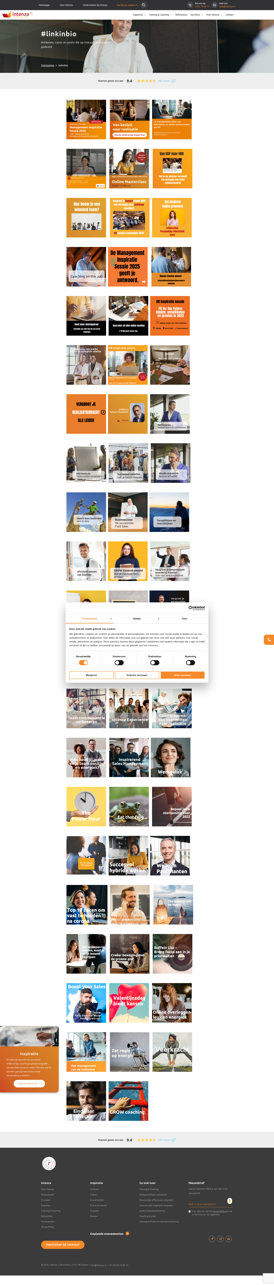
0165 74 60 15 (202, 6)
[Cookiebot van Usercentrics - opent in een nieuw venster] (191, 608)
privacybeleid (219, 1211)
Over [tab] (184, 618)
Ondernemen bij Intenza (95, 5)
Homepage (44, 5)
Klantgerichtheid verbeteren (153, 1194)
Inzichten (195, 14)
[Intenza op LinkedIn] (228, 1239)
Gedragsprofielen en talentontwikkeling (159, 1221)
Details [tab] (137, 618)
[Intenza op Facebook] (212, 1239)
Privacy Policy (47, 1227)
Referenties (181, 14)
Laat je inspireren (27, 1083)
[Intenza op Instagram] (220, 1239)
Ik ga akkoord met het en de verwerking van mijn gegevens (212, 1213)
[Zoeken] (143, 5)
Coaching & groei (147, 1216)
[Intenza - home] (17, 14)
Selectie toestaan (137, 675)
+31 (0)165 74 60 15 (118, 1265)
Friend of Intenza (98, 1205)
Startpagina (47, 65)
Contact (230, 14)
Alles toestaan (182, 675)
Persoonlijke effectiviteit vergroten (156, 1200)
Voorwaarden (47, 1221)
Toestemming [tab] (89, 618)
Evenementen (97, 1200)
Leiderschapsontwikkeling (152, 1211)
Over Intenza (66, 5)
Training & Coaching (159, 14)
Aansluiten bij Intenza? (63, 1245)
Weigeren (91, 675)
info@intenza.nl (227, 6)
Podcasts (94, 1211)
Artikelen (94, 1189)
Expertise (138, 14)
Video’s (93, 1194)
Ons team (46, 1200)
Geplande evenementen (109, 1234)
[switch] (119, 662)
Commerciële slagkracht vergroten (156, 1205)
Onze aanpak (47, 1194)
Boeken (94, 1216)
